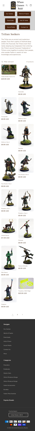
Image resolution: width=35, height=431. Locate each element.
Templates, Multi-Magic (24, 291)
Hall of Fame (7, 341)
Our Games (9, 14)
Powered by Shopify (23, 427)
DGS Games (14, 427)
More (5, 353)
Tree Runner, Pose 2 (23, 174)
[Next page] (22, 315)
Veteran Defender (23, 266)
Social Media (11, 27)
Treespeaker (4, 116)
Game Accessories (9, 385)
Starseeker (21, 91)
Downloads (10, 20)
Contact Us (24, 27)
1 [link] (12, 314)
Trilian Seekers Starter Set (8, 76)
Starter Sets (7, 373)
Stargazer (3, 304)
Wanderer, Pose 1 (5, 208)
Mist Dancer (4, 272)
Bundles (6, 389)
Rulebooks (7, 369)
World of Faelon (24, 14)
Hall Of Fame (24, 20)
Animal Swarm (5, 235)
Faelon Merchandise (10, 393)
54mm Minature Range (10, 381)
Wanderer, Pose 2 (22, 213)
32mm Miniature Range (11, 377)
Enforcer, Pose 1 (22, 118)
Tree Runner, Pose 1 (6, 183)
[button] (4, 5)
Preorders (7, 365)
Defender (20, 240)
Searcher (20, 148)
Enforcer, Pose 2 (5, 142)
